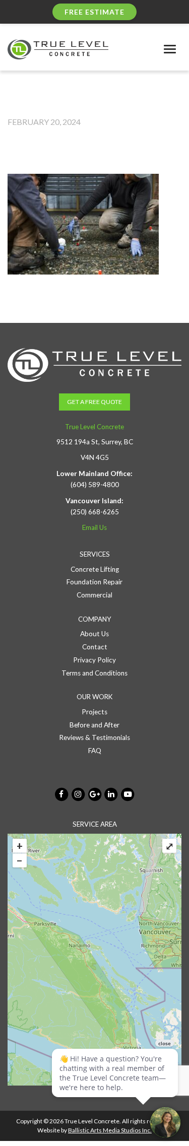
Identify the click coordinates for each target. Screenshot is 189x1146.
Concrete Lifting (95, 569)
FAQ (94, 751)
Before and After (94, 725)
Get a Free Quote (94, 402)
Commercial (94, 595)
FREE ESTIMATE (94, 12)
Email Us (94, 527)
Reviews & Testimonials (94, 737)
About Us (94, 634)
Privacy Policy (94, 660)
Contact (94, 647)
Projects (94, 712)
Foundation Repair (94, 582)
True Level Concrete (94, 427)
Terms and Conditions (94, 673)
